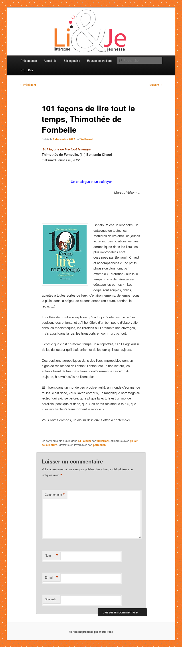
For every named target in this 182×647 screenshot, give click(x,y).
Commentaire (55, 494)
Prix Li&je (27, 70)
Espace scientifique (99, 60)
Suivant (156, 85)
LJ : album (84, 441)
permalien (99, 445)
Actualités (50, 60)
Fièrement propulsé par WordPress (91, 632)
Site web (50, 599)
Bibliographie (72, 60)
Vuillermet (86, 139)
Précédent (28, 85)
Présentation (29, 60)
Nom (51, 555)
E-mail (51, 577)
